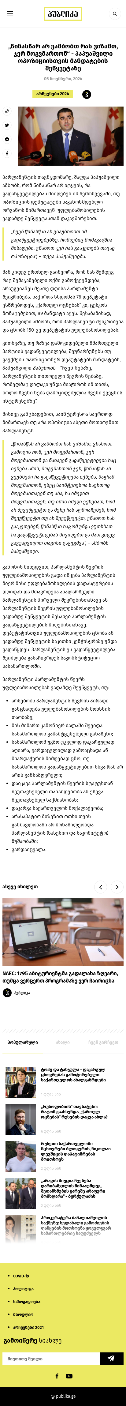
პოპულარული (23, 1042)
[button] (115, 14)
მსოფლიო (23, 1314)
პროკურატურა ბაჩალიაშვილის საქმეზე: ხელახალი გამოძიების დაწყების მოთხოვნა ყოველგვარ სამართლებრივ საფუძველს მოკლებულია (76, 1226)
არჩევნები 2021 (28, 1327)
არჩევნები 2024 (52, 93)
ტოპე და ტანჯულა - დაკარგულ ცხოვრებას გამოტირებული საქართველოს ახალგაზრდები (73, 1075)
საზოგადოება (26, 1301)
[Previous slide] (100, 887)
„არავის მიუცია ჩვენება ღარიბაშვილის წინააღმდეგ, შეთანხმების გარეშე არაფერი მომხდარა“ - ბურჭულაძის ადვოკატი (73, 1189)
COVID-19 (21, 1276)
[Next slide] (117, 887)
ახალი (63, 1042)
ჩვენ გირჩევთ (103, 1042)
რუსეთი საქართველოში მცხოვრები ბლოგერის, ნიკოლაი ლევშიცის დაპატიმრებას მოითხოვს (76, 1151)
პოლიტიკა (23, 1289)
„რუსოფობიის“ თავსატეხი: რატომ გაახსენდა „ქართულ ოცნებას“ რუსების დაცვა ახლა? (74, 1112)
